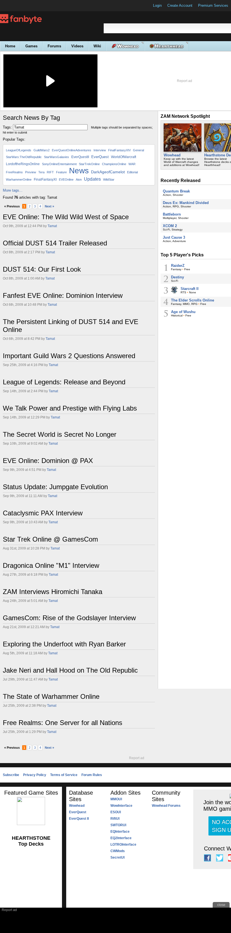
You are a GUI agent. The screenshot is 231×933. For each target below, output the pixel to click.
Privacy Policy (34, 775)
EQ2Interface (121, 838)
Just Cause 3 (174, 237)
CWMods (117, 851)
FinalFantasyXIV (119, 150)
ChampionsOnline (114, 164)
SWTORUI (118, 825)
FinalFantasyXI (45, 179)
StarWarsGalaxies (56, 157)
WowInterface (121, 806)
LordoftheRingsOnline (23, 164)
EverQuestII (80, 157)
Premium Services (213, 5)
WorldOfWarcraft (123, 157)
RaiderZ (178, 265)
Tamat (52, 226)
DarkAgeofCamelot (108, 172)
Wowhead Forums (166, 806)
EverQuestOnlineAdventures (71, 150)
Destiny (177, 277)
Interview (100, 150)
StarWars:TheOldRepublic (24, 157)
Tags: (7, 127)
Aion (79, 179)
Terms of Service (63, 775)
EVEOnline (66, 179)
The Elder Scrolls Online (192, 300)
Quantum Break (176, 191)
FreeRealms (14, 172)
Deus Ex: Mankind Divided (186, 203)
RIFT (50, 172)
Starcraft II (190, 289)
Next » (49, 206)
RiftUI (114, 819)
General (138, 150)
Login (157, 5)
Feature (61, 172)
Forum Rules (91, 775)
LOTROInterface (123, 844)
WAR (132, 164)
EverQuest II (79, 819)
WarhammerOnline (19, 179)
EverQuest (100, 157)
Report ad (184, 81)
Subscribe (11, 775)
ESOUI (115, 812)
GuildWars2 (42, 150)
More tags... (13, 190)
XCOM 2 (170, 226)
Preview (30, 172)
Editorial (132, 172)
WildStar (108, 179)
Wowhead (172, 155)
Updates (92, 179)
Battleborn (172, 214)
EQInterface (120, 832)
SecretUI (117, 857)
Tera (41, 172)
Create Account (179, 5)
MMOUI (116, 799)
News (79, 170)
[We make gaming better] (18, 5)
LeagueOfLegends (18, 150)
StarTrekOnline (89, 164)
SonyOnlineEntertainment (59, 164)
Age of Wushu (183, 312)
